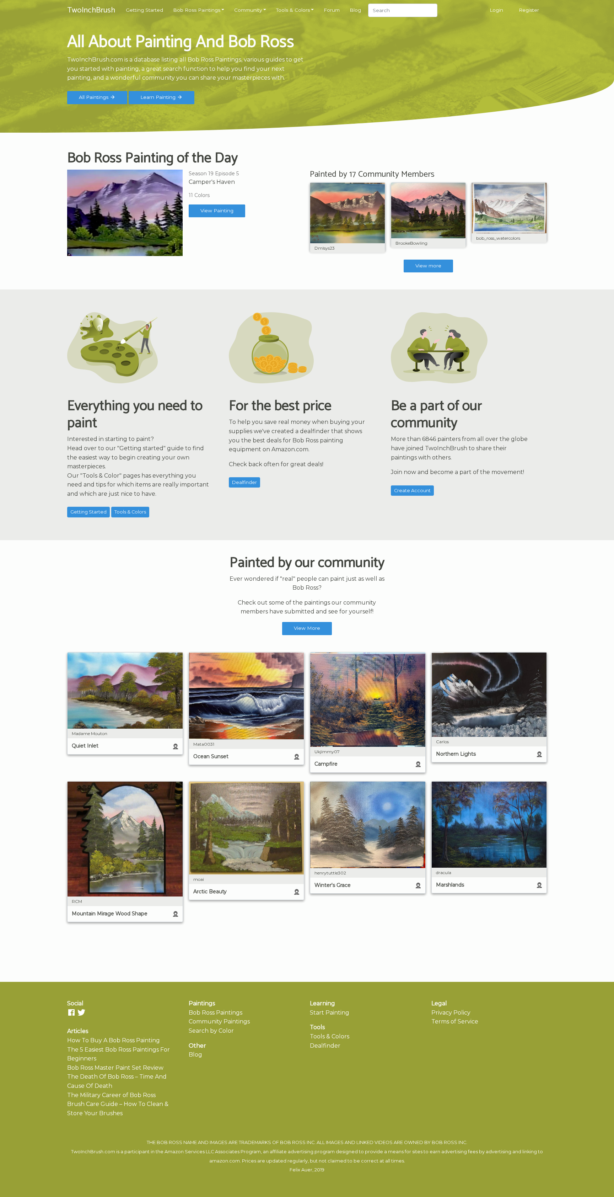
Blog (355, 10)
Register (529, 10)
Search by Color (211, 1030)
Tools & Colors (293, 10)
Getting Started (144, 10)
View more (428, 265)
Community (248, 10)
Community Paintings (219, 1021)
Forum (332, 10)
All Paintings (94, 97)
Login (496, 10)
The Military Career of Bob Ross (111, 1095)
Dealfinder (244, 482)
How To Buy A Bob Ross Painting (113, 1040)
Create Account (412, 490)
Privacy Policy (450, 1012)
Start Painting (329, 1012)
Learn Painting (158, 97)
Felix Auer (301, 1169)
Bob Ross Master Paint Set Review (115, 1067)
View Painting (216, 210)
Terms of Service (454, 1021)
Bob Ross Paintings (196, 10)
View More (307, 628)
